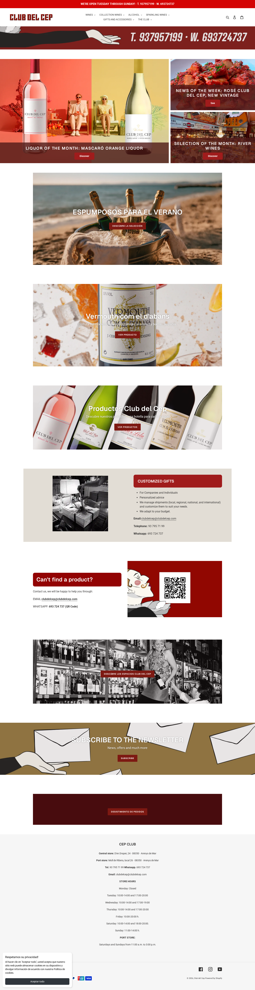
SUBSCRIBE (127, 758)
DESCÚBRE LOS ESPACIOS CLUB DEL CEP (127, 674)
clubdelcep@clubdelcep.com (158, 518)
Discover (84, 156)
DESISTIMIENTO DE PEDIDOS (127, 811)
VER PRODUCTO (127, 334)
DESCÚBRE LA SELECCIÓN (127, 226)
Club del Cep (199, 978)
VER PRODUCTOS (127, 427)
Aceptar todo (37, 981)
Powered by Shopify (213, 978)
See (213, 103)
